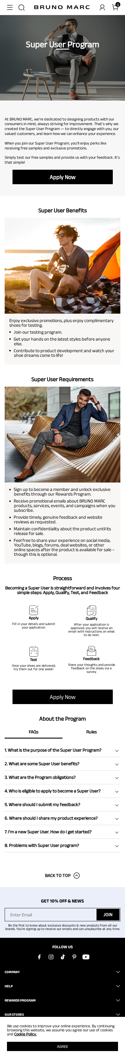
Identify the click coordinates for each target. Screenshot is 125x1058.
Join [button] (107, 914)
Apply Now (63, 177)
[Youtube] (85, 956)
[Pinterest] (74, 956)
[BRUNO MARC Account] (102, 7)
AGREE (62, 1046)
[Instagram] (50, 956)
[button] (10, 7)
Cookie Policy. (25, 1034)
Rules (91, 731)
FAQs (33, 731)
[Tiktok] (62, 956)
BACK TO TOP (58, 875)
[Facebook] (39, 956)
